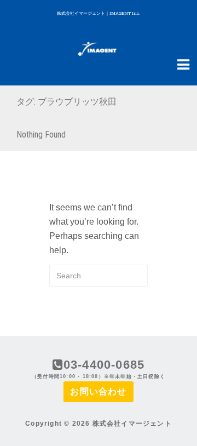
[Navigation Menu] (183, 63)
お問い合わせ (98, 391)
